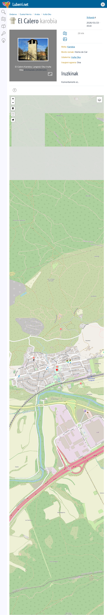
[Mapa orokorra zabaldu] (3, 21)
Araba (37, 14)
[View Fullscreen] (13, 114)
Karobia (71, 46)
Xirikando (90, 17)
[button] (57, 366)
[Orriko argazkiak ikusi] (65, 39)
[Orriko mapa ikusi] (65, 33)
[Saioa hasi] (3, 35)
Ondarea (13, 14)
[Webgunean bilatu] (3, 14)
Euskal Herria (25, 14)
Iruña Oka (47, 14)
